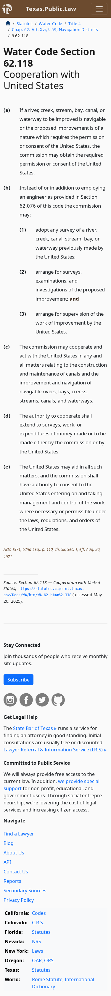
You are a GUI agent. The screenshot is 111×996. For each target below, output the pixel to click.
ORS (49, 960)
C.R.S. (38, 922)
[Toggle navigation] (99, 9)
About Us (14, 852)
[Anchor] (38, 172)
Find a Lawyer (19, 833)
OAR (37, 960)
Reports (12, 881)
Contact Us (16, 871)
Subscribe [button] (18, 679)
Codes (39, 913)
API (7, 862)
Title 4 (74, 23)
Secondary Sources (25, 890)
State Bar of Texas (33, 728)
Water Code (50, 23)
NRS (36, 941)
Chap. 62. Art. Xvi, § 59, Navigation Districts (55, 29)
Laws (37, 951)
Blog (9, 843)
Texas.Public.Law (51, 9)
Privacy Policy (19, 900)
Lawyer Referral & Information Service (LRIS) (53, 749)
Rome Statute (47, 979)
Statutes (25, 23)
